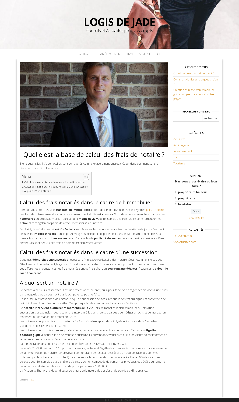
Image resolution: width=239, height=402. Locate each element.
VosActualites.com (184, 242)
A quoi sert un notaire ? (37, 191)
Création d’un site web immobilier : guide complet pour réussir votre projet (194, 94)
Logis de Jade (119, 22)
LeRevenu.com (182, 236)
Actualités (87, 54)
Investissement (138, 54)
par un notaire (155, 210)
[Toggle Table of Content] (84, 177)
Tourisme (179, 163)
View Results (196, 218)
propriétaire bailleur (192, 192)
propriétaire (186, 198)
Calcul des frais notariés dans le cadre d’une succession (56, 186)
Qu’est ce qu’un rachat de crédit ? (193, 73)
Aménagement (111, 54)
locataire (184, 204)
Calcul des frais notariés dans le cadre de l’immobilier (55, 182)
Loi (158, 54)
